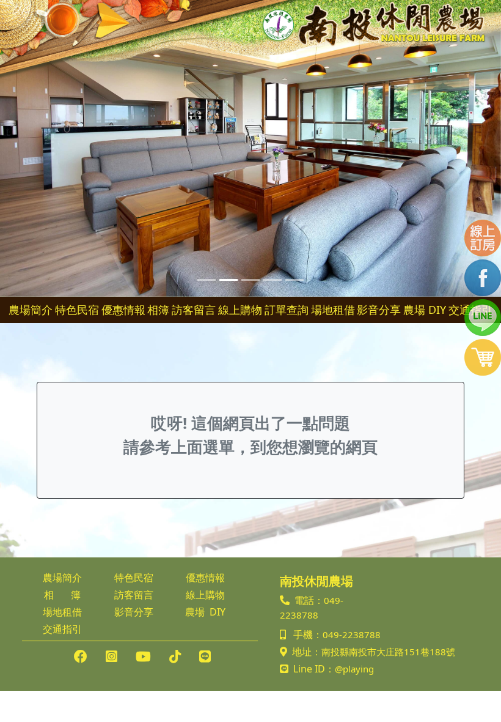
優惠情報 (123, 309)
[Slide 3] (250, 280)
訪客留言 (194, 309)
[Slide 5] (294, 280)
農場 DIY (424, 309)
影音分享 (379, 309)
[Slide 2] (228, 280)
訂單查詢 (287, 309)
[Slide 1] (206, 280)
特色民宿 (77, 309)
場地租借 (333, 309)
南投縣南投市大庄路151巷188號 (388, 652)
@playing (354, 669)
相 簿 (62, 594)
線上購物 (240, 309)
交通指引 (62, 629)
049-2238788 (352, 634)
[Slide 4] (272, 280)
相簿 (158, 309)
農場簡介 (31, 309)
